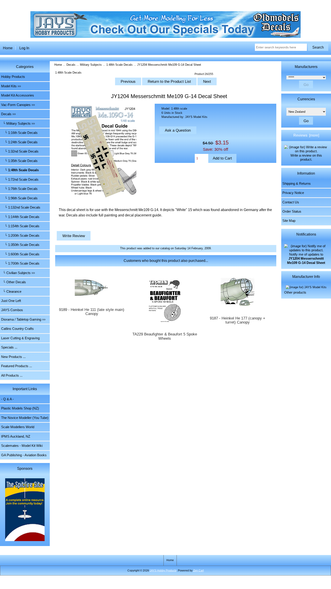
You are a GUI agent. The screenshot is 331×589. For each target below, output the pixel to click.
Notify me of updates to (306, 259)
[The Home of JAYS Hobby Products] (165, 36)
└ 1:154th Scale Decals (20, 226)
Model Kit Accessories (17, 95)
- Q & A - (7, 399)
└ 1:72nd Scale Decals (20, 179)
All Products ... (12, 375)
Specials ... (9, 347)
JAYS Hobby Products (163, 570)
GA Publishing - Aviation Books (24, 455)
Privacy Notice (293, 193)
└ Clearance (11, 291)
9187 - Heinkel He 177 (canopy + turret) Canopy (237, 320)
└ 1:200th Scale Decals (20, 235)
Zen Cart (198, 570)
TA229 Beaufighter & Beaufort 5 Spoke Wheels (164, 336)
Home (8, 48)
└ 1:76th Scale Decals (19, 189)
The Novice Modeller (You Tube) (24, 418)
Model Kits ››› (11, 86)
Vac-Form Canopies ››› (18, 105)
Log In (24, 48)
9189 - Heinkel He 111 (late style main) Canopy (91, 312)
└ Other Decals (13, 282)
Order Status (291, 211)
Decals (70, 64)
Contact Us (290, 202)
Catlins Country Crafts (17, 328)
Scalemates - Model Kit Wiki (22, 445)
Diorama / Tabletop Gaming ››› (23, 319)
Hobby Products (13, 77)
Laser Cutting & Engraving (20, 338)
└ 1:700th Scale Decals (20, 263)
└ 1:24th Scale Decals (19, 142)
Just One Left (11, 301)
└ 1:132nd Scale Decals (20, 207)
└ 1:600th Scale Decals (20, 254)
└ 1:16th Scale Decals (19, 133)
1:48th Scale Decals (119, 64)
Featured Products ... (16, 366)
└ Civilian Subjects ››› (18, 273)
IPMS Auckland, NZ (15, 436)
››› (8, 114)
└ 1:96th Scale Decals (19, 198)
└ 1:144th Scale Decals (20, 217)
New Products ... (13, 357)
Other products (295, 292)
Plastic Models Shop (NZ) (20, 408)
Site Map (288, 221)
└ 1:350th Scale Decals (20, 245)
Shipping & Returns (296, 183)
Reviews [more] (306, 135)
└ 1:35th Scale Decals (19, 161)
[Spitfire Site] (25, 510)
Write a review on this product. (306, 157)
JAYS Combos (12, 310)
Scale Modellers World (17, 427)
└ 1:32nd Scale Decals (20, 151)
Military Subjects (91, 64)
